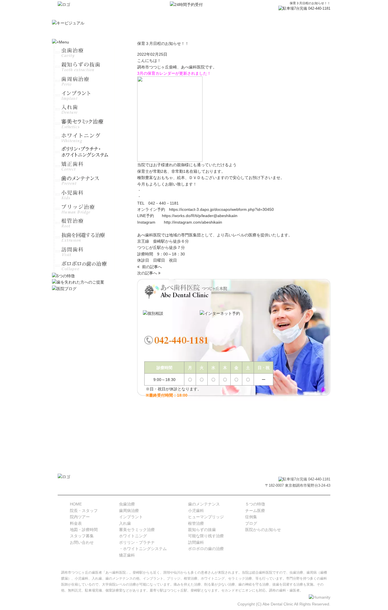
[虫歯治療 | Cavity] (83, 52)
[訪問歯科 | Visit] (83, 251)
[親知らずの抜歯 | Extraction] (83, 67)
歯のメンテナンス (204, 504)
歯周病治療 (129, 510)
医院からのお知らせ (263, 529)
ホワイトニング (133, 536)
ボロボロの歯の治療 (206, 548)
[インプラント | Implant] (83, 95)
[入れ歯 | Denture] (83, 109)
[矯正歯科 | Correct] (83, 166)
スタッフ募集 (82, 536)
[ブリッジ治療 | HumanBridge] (83, 209)
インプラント (131, 517)
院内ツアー (80, 517)
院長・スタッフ (84, 510)
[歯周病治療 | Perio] (83, 81)
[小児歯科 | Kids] (83, 195)
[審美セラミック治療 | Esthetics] (83, 123)
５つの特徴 (255, 504)
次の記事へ (147, 273)
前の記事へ (151, 267)
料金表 (76, 523)
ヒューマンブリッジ (206, 517)
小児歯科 (196, 510)
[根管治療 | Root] (83, 223)
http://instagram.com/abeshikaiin (193, 222)
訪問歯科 (196, 542)
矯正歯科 (127, 555)
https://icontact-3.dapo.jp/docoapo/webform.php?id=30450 (221, 209)
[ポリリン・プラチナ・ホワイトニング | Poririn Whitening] (83, 152)
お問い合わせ (82, 542)
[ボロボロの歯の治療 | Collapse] (83, 266)
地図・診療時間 (84, 529)
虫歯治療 (127, 504)
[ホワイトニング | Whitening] (83, 138)
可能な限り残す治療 (206, 536)
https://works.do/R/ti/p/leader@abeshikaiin (199, 215)
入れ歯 (125, 523)
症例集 (251, 517)
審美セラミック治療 (137, 529)
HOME (76, 504)
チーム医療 (255, 510)
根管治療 (196, 523)
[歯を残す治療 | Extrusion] (83, 237)
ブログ (251, 523)
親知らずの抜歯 (202, 529)
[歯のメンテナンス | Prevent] (83, 180)
